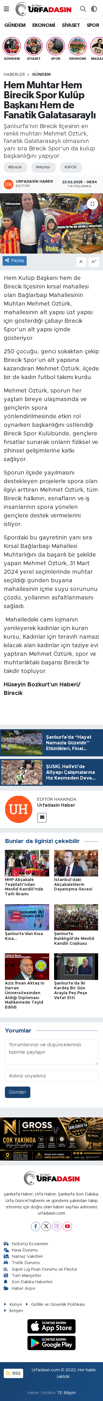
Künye (15, 1304)
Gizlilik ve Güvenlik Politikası (58, 1304)
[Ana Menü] (6, 9)
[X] (46, 1226)
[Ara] (83, 9)
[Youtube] (67, 1226)
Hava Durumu (25, 1250)
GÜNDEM (14, 25)
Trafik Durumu (26, 1263)
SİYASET (71, 25)
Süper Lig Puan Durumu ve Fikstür (44, 1269)
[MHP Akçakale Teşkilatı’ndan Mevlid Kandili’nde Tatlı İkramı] (27, 862)
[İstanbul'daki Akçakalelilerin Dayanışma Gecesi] (76, 862)
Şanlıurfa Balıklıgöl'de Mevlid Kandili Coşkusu (74, 939)
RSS (16, 1373)
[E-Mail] (42, 817)
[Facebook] (35, 1226)
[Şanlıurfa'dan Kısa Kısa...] (27, 916)
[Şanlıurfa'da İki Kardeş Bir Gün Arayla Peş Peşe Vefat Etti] (76, 966)
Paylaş (17, 260)
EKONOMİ (43, 25)
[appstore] (51, 1327)
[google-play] (51, 1344)
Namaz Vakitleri (27, 1256)
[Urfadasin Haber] (18, 809)
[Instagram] (57, 1226)
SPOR (93, 25)
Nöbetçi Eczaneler (30, 1244)
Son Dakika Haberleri (32, 1282)
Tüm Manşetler (26, 1276)
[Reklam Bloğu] (51, 1138)
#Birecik (15, 167)
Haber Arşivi (23, 1288)
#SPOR (70, 167)
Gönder (17, 1092)
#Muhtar (43, 167)
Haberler (14, 75)
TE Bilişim (66, 1393)
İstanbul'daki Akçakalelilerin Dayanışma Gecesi (73, 885)
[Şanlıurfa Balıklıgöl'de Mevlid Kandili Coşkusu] (76, 916)
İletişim (16, 1311)
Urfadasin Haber (56, 805)
